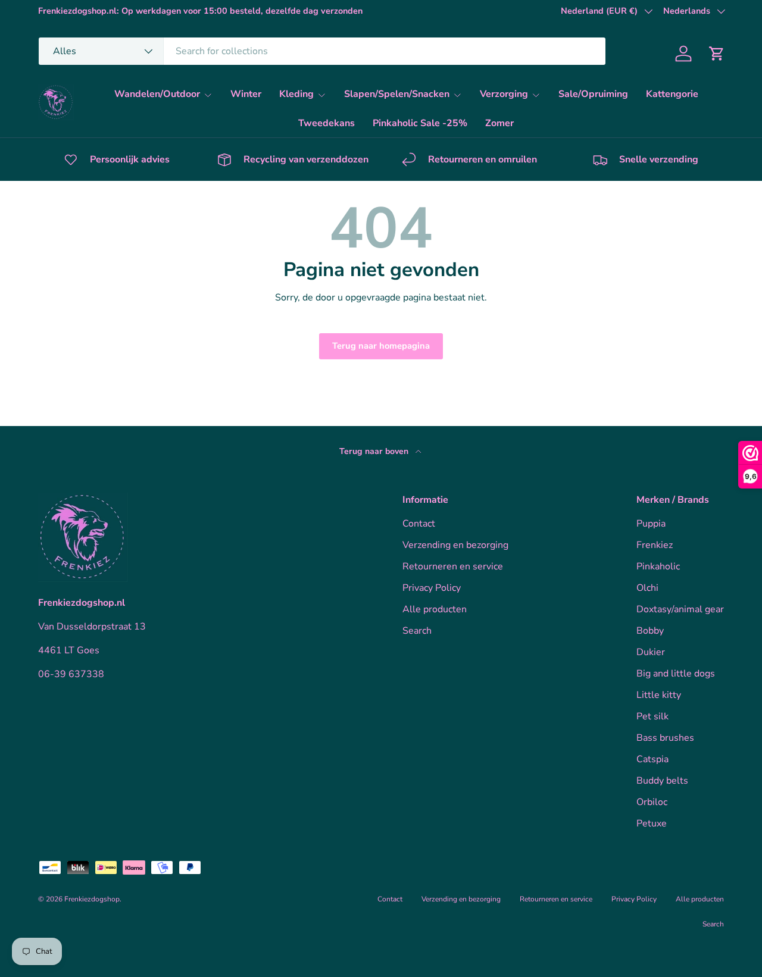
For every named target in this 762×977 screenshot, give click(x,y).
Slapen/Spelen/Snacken (396, 94)
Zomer (499, 123)
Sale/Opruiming (593, 94)
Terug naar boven (375, 451)
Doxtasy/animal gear (680, 609)
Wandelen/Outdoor (157, 94)
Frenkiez (654, 545)
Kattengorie (672, 94)
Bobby (650, 630)
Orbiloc (651, 802)
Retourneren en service (452, 566)
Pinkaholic (658, 566)
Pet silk (652, 716)
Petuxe (651, 823)
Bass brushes (665, 737)
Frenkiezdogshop (92, 899)
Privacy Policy (431, 587)
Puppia (651, 523)
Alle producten (434, 609)
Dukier (650, 652)
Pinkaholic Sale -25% (420, 123)
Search (417, 630)
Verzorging (504, 94)
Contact (418, 523)
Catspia (652, 759)
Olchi (647, 587)
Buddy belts (662, 780)
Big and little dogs (675, 673)
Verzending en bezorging (455, 545)
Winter (245, 94)
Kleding (296, 94)
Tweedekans (326, 123)
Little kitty (658, 695)
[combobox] (322, 51)
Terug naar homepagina (381, 346)
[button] (717, 53)
